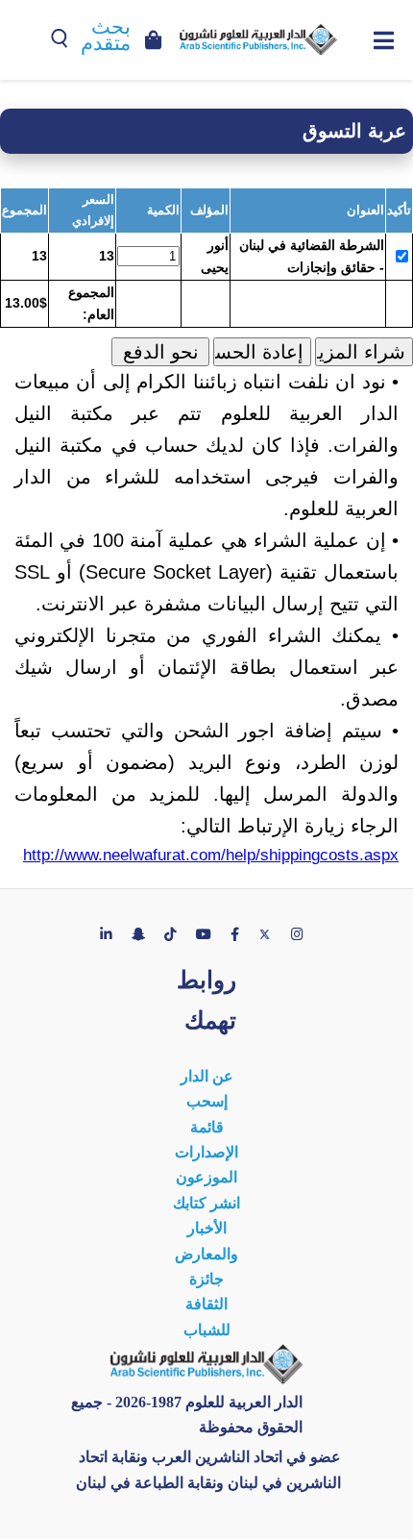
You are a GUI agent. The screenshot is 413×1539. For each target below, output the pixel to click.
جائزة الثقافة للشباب (207, 1304)
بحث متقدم (106, 35)
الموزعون (206, 1177)
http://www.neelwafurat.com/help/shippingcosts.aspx (211, 855)
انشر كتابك (206, 1203)
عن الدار (207, 1076)
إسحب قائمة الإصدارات (206, 1126)
